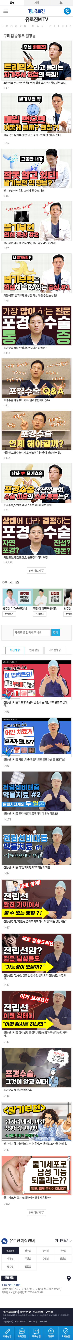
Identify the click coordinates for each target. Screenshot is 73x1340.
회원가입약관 (25, 1312)
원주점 (10, 1266)
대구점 (63, 1250)
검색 (55, 632)
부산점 (28, 1258)
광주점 (28, 1250)
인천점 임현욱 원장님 (45, 608)
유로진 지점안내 (22, 1240)
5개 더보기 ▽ (36, 571)
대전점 (10, 1258)
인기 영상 (34, 650)
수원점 (45, 1258)
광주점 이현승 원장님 (14, 608)
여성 (61, 2)
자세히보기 (62, 1241)
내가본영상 (55, 650)
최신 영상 (15, 650)
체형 (36, 2)
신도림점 (10, 1250)
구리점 (45, 1250)
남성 (12, 2)
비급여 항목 (38, 1312)
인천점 (28, 1266)
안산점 (63, 1258)
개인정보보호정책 (10, 1312)
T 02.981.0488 (10, 1285)
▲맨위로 (49, 1312)
